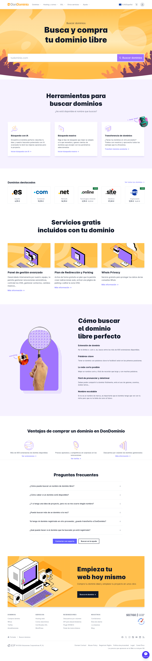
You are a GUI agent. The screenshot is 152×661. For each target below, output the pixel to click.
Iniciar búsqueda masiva (67, 151)
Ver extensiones (28, 456)
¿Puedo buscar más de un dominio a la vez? (75, 512)
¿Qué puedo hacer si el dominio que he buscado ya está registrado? (75, 530)
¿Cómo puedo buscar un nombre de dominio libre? (75, 486)
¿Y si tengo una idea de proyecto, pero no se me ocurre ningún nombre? (75, 504)
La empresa (95, 625)
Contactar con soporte (64, 541)
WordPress (39, 628)
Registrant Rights (105, 645)
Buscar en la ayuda (89, 541)
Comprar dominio (14, 619)
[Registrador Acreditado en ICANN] (141, 621)
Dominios (35, 5)
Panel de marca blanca (71, 628)
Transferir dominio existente (116, 149)
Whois (10, 622)
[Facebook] (122, 637)
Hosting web (40, 619)
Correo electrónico (42, 622)
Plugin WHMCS (68, 625)
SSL (61, 5)
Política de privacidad (121, 645)
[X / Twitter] (126, 637)
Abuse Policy (92, 645)
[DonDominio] (18, 4)
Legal (132, 645)
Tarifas (10, 625)
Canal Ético (140, 645)
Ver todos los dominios (134, 182)
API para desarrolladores (72, 622)
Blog (93, 628)
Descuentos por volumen (72, 619)
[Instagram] (129, 637)
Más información (15, 290)
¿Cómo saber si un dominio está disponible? (75, 495)
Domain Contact (80, 645)
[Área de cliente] (142, 4)
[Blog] (143, 637)
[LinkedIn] (140, 637)
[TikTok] (133, 637)
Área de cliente (96, 622)
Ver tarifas (75, 458)
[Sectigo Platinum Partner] (135, 615)
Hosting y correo (49, 5)
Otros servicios (73, 5)
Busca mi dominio (87, 594)
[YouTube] (136, 637)
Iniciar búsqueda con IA (20, 151)
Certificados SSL (41, 625)
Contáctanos (96, 619)
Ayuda (85, 5)
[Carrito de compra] (137, 4)
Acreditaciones (13, 628)
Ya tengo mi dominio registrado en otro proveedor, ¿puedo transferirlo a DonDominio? (75, 521)
